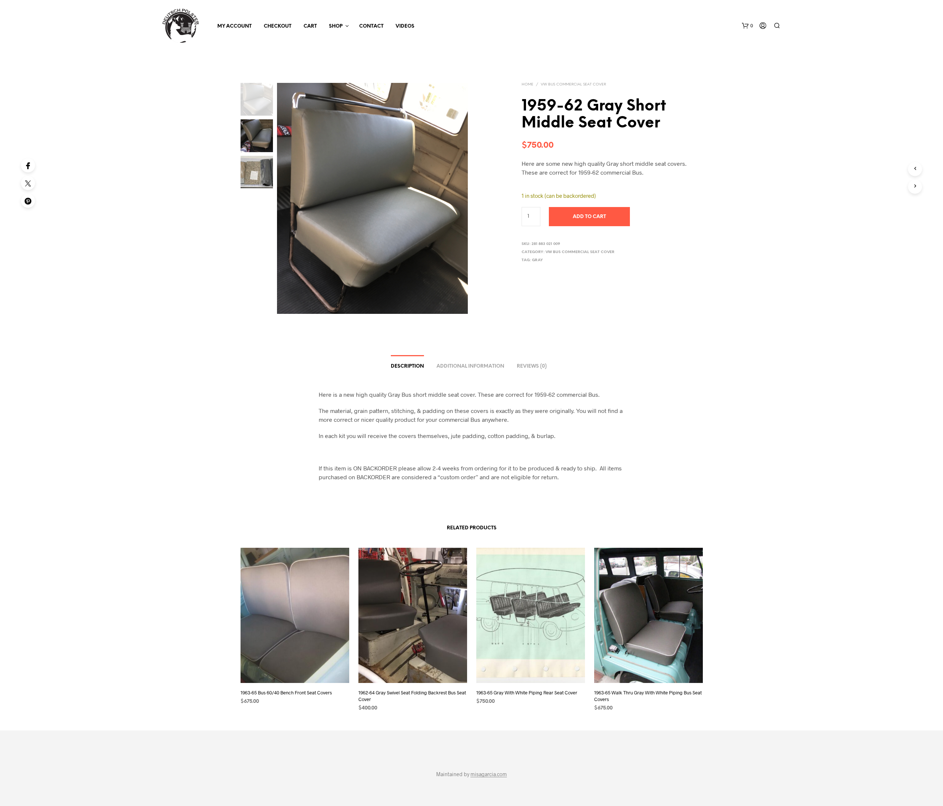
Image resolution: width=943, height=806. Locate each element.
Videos (405, 26)
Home (527, 85)
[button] (747, 25)
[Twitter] (28, 183)
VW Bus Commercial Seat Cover (573, 85)
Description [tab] (407, 366)
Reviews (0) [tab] (532, 366)
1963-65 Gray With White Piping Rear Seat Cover (526, 692)
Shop (336, 26)
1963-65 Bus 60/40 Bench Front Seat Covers (286, 692)
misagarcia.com (488, 774)
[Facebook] (28, 165)
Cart (310, 26)
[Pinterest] (28, 201)
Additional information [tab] (470, 366)
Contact (371, 26)
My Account (234, 26)
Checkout (277, 26)
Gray (537, 260)
